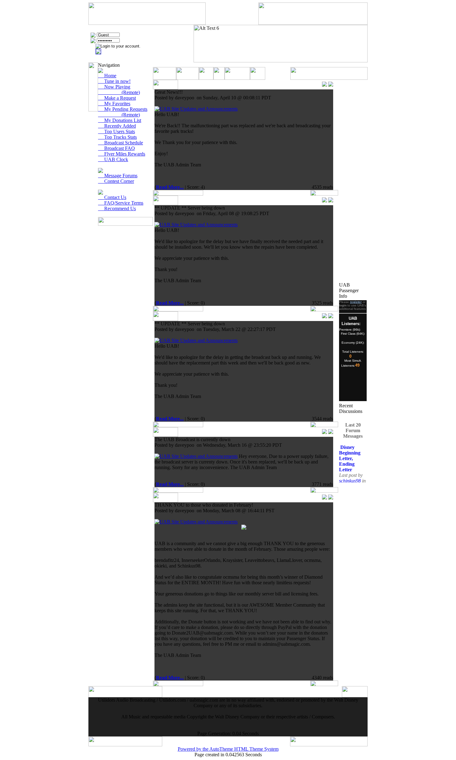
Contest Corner (116, 181)
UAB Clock (113, 159)
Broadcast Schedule (120, 142)
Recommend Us (117, 208)
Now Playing (114, 86)
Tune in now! (114, 81)
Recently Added (117, 126)
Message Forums (117, 175)
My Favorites (114, 103)
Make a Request (117, 98)
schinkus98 (350, 477)
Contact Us (112, 197)
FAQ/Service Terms (120, 203)
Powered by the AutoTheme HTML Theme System (228, 749)
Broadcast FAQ (116, 148)
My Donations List (119, 120)
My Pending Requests (122, 109)
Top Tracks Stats (117, 137)
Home (107, 75)
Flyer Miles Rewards (121, 153)
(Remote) (119, 92)
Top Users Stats (116, 131)
